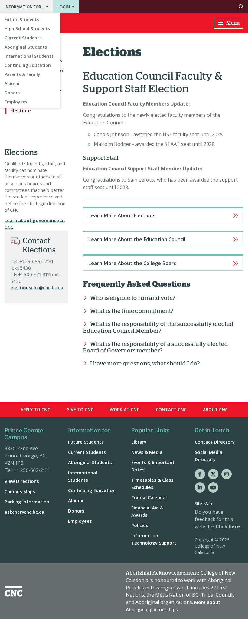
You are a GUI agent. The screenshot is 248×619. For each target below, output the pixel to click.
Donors (12, 93)
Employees (16, 102)
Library (138, 442)
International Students (29, 56)
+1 (21, 261)
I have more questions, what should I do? (145, 364)
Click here (228, 526)
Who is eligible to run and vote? (132, 298)
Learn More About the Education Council (163, 239)
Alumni (12, 83)
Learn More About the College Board (163, 262)
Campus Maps (20, 491)
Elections (21, 110)
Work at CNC (124, 409)
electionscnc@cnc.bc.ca (37, 287)
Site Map (203, 503)
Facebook (200, 474)
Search (163, 6)
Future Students (22, 19)
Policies (139, 525)
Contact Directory (215, 442)
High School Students (27, 28)
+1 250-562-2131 (32, 470)
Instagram (226, 474)
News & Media (146, 452)
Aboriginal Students (26, 47)
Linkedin (200, 487)
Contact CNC (171, 409)
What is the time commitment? (132, 311)
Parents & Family (22, 74)
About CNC (215, 409)
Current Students (23, 38)
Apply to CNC (35, 409)
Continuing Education (28, 65)
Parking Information (27, 502)
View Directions (22, 481)
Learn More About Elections (163, 215)
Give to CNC (80, 409)
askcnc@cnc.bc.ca (24, 512)
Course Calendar (149, 497)
